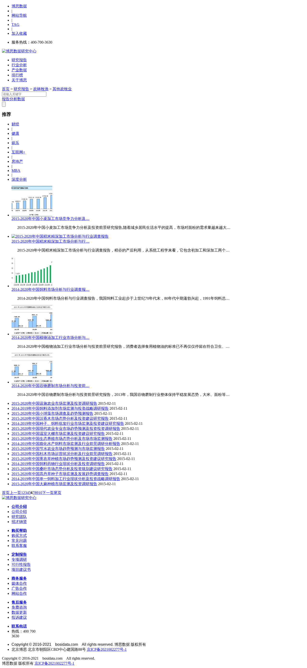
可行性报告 (21, 564)
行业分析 (19, 65)
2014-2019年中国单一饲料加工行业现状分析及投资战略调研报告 (66, 479)
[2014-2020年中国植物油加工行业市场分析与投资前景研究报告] (32, 334)
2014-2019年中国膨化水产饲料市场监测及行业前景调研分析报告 (66, 444)
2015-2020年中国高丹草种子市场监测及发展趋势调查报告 (60, 474)
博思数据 (19, 6)
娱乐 (15, 143)
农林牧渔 (40, 89)
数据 (21, 99)
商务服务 (19, 578)
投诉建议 (19, 617)
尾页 (57, 493)
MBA (16, 170)
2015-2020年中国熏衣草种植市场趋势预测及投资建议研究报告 (64, 459)
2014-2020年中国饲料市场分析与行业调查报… (50, 289)
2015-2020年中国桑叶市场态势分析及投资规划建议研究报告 (62, 469)
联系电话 (19, 626)
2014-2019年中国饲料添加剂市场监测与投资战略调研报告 (60, 408)
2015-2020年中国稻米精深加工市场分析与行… (50, 241)
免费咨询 (19, 607)
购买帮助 (19, 530)
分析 (13, 99)
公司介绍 (19, 507)
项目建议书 (21, 569)
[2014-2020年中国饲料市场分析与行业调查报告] (32, 286)
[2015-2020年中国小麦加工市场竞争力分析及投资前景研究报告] (32, 215)
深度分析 (19, 179)
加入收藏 (19, 33)
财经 (15, 124)
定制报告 (19, 554)
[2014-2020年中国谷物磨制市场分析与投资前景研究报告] (32, 382)
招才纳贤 (19, 522)
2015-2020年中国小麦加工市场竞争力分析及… (50, 219)
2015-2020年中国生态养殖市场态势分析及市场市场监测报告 (62, 439)
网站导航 (19, 15)
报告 (6, 99)
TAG (15, 24)
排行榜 (17, 75)
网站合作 (19, 593)
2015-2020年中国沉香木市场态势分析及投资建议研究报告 (60, 418)
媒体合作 (19, 583)
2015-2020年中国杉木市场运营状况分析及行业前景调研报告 (62, 454)
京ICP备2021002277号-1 (107, 649)
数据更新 (19, 612)
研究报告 (19, 60)
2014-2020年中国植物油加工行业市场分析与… (50, 338)
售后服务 (19, 602)
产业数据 (19, 70)
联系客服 (19, 546)
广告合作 (19, 588)
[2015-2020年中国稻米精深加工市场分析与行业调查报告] (60, 236)
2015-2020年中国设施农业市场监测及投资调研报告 (54, 403)
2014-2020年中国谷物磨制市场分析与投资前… (50, 386)
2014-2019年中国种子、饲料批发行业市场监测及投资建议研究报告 (68, 423)
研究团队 (19, 517)
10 (40, 493)
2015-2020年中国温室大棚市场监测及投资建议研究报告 (58, 434)
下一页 (48, 493)
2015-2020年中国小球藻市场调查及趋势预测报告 (52, 413)
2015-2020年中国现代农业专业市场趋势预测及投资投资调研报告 (66, 429)
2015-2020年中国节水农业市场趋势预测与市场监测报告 (58, 449)
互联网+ (18, 152)
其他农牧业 (62, 89)
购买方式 (19, 535)
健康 (15, 133)
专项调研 (19, 559)
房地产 (17, 161)
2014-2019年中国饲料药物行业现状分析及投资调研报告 (58, 464)
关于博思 (19, 80)
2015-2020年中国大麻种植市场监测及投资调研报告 (54, 484)
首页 (6, 89)
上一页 (15, 493)
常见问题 (19, 541)
